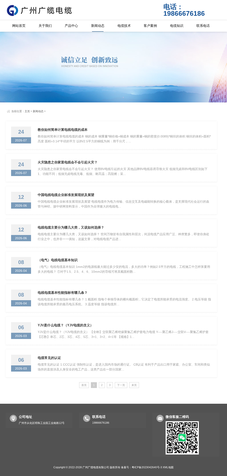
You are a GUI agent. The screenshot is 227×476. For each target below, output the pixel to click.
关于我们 (45, 25)
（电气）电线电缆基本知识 (58, 260)
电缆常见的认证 (49, 358)
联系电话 (203, 25)
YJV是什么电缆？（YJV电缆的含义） (65, 325)
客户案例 (150, 25)
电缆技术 (124, 25)
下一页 (121, 385)
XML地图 (168, 467)
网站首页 (18, 25)
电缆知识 (176, 25)
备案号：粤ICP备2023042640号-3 (141, 467)
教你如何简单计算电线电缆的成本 (63, 129)
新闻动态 (97, 25)
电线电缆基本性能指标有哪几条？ (63, 292)
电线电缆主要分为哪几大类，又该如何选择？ (71, 227)
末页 (134, 385)
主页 (27, 111)
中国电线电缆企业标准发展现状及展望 (66, 195)
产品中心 (71, 25)
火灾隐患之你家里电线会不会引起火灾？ (68, 162)
